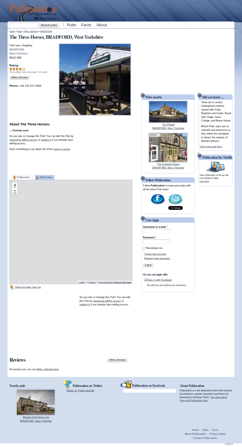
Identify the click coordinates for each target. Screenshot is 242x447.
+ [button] (15, 185)
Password (149, 237)
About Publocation (195, 433)
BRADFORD (46, 31)
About (101, 25)
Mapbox (92, 282)
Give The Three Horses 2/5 (14, 69)
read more (204, 181)
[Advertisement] (147, 10)
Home (12, 31)
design (229, 444)
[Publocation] (34, 13)
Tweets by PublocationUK (80, 390)
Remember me (154, 248)
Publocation (23, 177)
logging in (46, 139)
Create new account (155, 254)
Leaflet (82, 282)
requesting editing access (23, 139)
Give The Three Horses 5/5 (24, 69)
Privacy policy (217, 433)
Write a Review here (48, 369)
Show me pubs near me (28, 287)
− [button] (15, 190)
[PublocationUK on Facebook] (158, 204)
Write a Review (20, 77)
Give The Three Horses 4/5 (20, 69)
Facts (86, 25)
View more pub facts (211, 146)
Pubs (71, 25)
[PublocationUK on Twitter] (175, 204)
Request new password (157, 258)
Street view (46, 177)
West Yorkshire (31, 31)
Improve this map (122, 282)
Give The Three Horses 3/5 (17, 69)
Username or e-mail (155, 226)
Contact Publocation (205, 437)
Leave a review (62, 149)
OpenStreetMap (106, 282)
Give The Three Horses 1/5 (11, 69)
